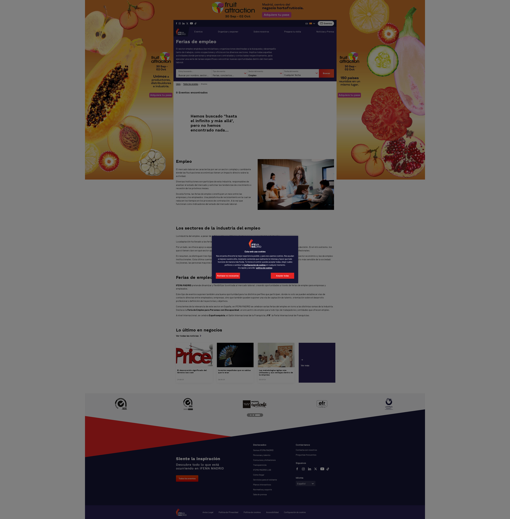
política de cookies (264, 268)
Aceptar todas (282, 276)
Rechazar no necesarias (228, 276)
